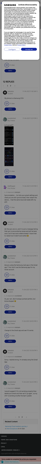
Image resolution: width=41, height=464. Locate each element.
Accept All (29, 49)
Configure (12, 49)
